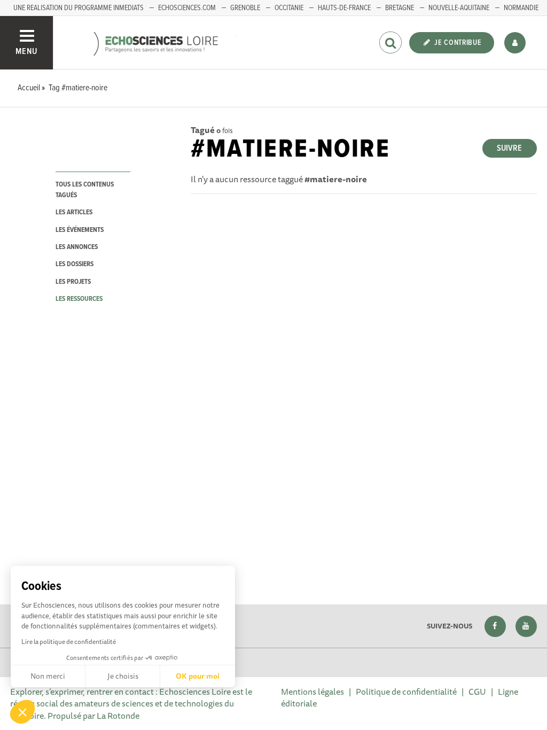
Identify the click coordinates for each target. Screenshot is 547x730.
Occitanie (289, 8)
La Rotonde (118, 716)
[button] (22, 712)
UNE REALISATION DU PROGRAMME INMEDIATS (78, 8)
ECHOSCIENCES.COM (187, 8)
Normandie (521, 8)
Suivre (509, 148)
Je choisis (122, 676)
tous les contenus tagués (85, 189)
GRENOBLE (245, 8)
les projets (73, 281)
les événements (80, 230)
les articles (74, 212)
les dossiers (74, 264)
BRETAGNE (399, 8)
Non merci (47, 676)
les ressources (79, 299)
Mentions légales (312, 691)
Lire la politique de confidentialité (68, 641)
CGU (477, 691)
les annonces (77, 247)
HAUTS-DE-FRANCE (344, 8)
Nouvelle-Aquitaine (458, 8)
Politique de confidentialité (406, 691)
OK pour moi (198, 676)
